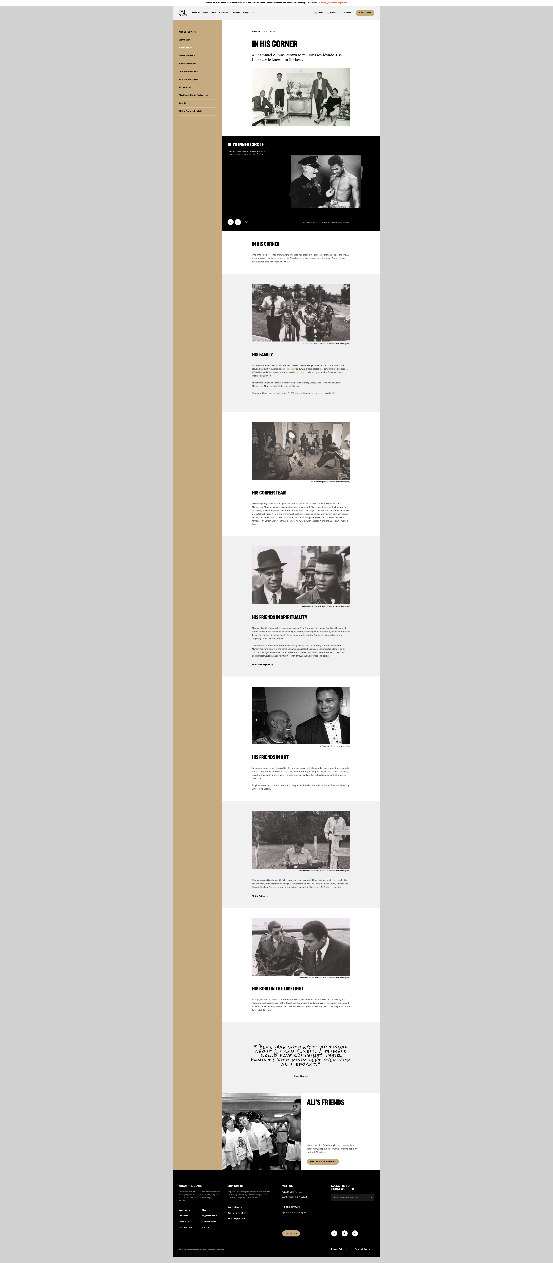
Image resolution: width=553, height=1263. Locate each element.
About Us (183, 1210)
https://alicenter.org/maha (334, 3)
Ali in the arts (300, 372)
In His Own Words (187, 64)
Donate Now (233, 1207)
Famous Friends (187, 56)
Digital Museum (209, 1216)
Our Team (183, 1216)
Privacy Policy (338, 1249)
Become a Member (237, 1213)
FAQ (204, 1227)
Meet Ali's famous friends (323, 1161)
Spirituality (184, 40)
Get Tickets (291, 1233)
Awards (182, 103)
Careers (182, 1222)
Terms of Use (360, 1249)
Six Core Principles (188, 80)
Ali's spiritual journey (262, 665)
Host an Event (185, 1227)
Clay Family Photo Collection (193, 95)
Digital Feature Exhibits (190, 111)
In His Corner (185, 48)
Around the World (187, 32)
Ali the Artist (185, 88)
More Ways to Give (236, 1219)
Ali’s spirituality (288, 369)
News (205, 1210)
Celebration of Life (188, 72)
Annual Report (209, 1222)
